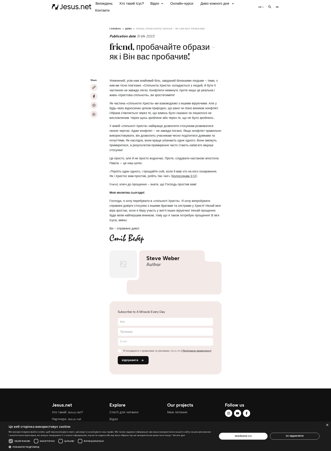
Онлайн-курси (181, 3)
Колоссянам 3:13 (184, 176)
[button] (110, 446)
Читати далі (179, 435)
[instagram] (228, 413)
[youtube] (237, 413)
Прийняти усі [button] (243, 436)
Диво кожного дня (214, 3)
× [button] (327, 425)
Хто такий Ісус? (131, 3)
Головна (115, 29)
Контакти (102, 10)
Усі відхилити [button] (295, 435)
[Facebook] (94, 96)
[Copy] (94, 87)
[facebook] (246, 413)
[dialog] (165, 436)
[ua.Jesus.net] (71, 7)
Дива (128, 29)
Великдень (104, 3)
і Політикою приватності (196, 350)
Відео (154, 3)
